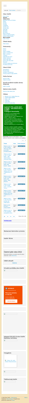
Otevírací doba (6, 78)
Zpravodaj (5, 29)
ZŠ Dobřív (5, 30)
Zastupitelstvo (6, 69)
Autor (14, 143)
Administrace (14, 397)
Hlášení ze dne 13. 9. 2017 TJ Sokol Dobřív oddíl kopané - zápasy (8, 163)
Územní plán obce (7, 59)
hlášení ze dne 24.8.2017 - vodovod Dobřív (7, 206)
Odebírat (14, 263)
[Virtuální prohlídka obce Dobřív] (10, 273)
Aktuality (5, 17)
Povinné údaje (6, 71)
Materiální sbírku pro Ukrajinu (9, 20)
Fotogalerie (5, 25)
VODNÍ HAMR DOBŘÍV (10, 97)
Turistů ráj (7, 100)
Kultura (4, 50)
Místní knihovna (6, 33)
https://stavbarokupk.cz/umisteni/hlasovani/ (13, 125)
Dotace (4, 48)
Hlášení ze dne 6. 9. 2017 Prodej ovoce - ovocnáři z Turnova (8, 186)
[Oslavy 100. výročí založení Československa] (10, 361)
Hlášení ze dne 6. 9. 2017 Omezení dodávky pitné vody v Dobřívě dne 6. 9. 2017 (8, 193)
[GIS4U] (10, 372)
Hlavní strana (6, 16)
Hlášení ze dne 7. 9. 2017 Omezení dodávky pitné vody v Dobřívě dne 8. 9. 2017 (8, 171)
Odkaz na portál (6, 86)
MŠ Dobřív (5, 32)
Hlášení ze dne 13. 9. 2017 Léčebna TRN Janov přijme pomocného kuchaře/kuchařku (8, 148)
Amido (13, 400)
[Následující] (11, 217)
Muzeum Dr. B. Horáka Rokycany (12, 96)
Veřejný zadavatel (7, 58)
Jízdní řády (7, 101)
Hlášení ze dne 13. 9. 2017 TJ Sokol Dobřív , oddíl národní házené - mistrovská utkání (8, 156)
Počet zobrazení (21, 143)
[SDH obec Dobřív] (10, 344)
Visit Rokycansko (8, 220)
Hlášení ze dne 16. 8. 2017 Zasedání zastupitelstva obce (8, 212)
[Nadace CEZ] (10, 385)
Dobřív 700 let (6, 38)
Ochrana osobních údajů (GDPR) (10, 73)
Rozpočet (5, 62)
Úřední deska (6, 43)
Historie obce (6, 26)
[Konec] (14, 217)
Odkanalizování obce (7, 56)
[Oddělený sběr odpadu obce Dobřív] (10, 322)
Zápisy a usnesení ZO (8, 52)
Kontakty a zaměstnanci (8, 72)
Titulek (5, 143)
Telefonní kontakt (6, 80)
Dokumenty (14, 255)
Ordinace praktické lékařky (9, 34)
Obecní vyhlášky (6, 51)
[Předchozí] (7, 217)
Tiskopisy (5, 55)
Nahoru (26, 397)
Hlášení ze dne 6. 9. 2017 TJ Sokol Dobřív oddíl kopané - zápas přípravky (7, 178)
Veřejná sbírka (6, 19)
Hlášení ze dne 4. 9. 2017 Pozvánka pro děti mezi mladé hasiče (8, 200)
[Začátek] (4, 217)
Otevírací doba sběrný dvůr (9, 91)
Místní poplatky (6, 37)
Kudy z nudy (7, 99)
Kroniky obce (6, 28)
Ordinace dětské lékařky (8, 36)
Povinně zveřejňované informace (10, 63)
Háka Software (9, 399)
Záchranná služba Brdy (10, 103)
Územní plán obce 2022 (8, 60)
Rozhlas (5, 23)
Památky (5, 24)
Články (4, 21)
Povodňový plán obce (7, 64)
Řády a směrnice (6, 54)
